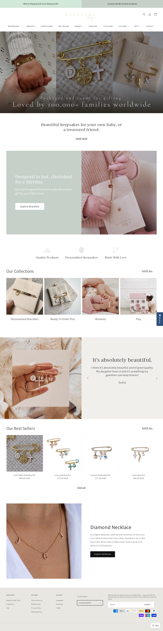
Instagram (59, 600)
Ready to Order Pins (13, 600)
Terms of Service (37, 600)
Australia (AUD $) (85, 603)
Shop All (147, 271)
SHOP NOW (81, 138)
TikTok (58, 608)
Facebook (59, 604)
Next (155, 301)
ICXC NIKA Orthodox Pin (25, 475)
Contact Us (10, 604)
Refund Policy (36, 604)
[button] (14, 26)
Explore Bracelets (29, 206)
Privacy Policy (36, 608)
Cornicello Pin (138, 475)
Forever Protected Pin (101, 475)
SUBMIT (147, 605)
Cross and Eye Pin (63, 475)
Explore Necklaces (102, 554)
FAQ (7, 608)
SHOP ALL (147, 428)
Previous (6, 301)
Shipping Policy (36, 612)
